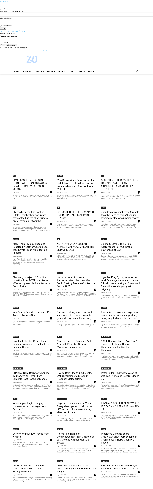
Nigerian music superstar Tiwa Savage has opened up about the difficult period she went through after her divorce (74, 408)
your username (6, 18)
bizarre (15, 461)
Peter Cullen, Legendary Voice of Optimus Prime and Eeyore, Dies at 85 (120, 376)
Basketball (105, 461)
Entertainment (106, 336)
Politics (59, 175)
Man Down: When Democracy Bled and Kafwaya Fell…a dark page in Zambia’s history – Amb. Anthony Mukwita (76, 185)
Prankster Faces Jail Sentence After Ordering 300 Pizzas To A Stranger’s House (30, 468)
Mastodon (4, 1)
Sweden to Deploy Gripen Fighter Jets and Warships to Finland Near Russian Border (32, 344)
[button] (137, 71)
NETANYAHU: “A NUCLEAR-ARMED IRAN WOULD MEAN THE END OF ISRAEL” (75, 246)
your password (6, 26)
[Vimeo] (135, 50)
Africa (103, 207)
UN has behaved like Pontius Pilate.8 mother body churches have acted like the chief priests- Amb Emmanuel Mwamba (31, 216)
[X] (132, 50)
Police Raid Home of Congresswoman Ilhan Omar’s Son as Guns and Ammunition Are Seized (75, 438)
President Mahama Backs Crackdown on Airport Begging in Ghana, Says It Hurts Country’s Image (119, 438)
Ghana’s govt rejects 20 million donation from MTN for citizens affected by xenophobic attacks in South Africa (31, 282)
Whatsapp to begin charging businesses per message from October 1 (29, 406)
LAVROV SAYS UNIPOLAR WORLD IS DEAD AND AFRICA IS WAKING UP (120, 406)
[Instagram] (129, 50)
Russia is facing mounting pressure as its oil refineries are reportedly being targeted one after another (120, 315)
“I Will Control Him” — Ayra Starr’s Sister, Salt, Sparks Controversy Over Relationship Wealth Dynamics (119, 345)
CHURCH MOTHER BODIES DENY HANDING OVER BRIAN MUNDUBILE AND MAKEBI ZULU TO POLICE (119, 185)
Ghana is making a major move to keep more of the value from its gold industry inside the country (75, 315)
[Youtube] (139, 50)
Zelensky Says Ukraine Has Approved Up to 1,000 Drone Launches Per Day (116, 246)
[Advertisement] (71, 92)
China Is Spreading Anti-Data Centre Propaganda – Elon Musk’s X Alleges (76, 468)
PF (14, 175)
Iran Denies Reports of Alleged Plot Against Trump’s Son (32, 314)
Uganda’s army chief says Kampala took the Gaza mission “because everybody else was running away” (120, 215)
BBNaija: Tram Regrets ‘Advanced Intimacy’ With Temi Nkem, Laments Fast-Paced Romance (31, 376)
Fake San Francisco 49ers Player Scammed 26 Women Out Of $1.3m (120, 467)
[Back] (1, 6)
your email (4, 42)
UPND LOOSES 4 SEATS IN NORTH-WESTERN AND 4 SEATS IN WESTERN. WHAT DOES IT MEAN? (31, 185)
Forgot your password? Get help (12, 31)
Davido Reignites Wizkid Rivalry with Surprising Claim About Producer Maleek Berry (74, 376)
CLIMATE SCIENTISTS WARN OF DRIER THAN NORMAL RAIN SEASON (76, 215)
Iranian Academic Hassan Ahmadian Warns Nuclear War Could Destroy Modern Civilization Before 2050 (76, 282)
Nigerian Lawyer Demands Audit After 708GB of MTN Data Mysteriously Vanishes (75, 344)
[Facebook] (125, 50)
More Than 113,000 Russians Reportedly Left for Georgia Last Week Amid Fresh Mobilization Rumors (30, 248)
